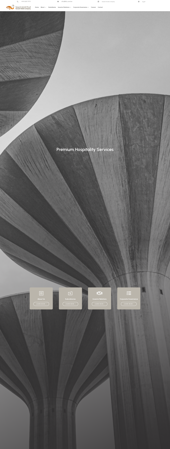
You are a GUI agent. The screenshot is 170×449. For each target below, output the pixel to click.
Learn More (40, 304)
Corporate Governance (80, 7)
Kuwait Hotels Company (108, 1)
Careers (93, 7)
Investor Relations (64, 7)
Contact (100, 7)
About (43, 7)
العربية (143, 2)
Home (37, 7)
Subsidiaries (52, 7)
